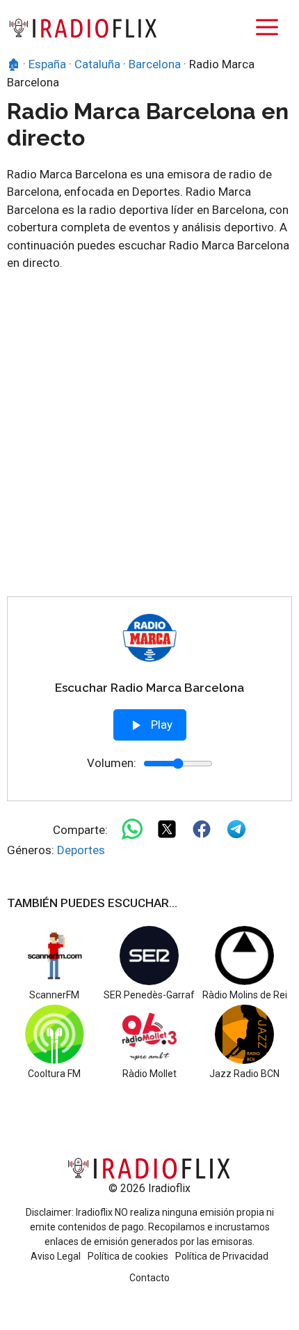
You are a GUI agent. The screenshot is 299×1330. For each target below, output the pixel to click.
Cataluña (97, 64)
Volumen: (111, 763)
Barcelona (155, 64)
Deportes (81, 850)
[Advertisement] (149, 439)
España (47, 64)
